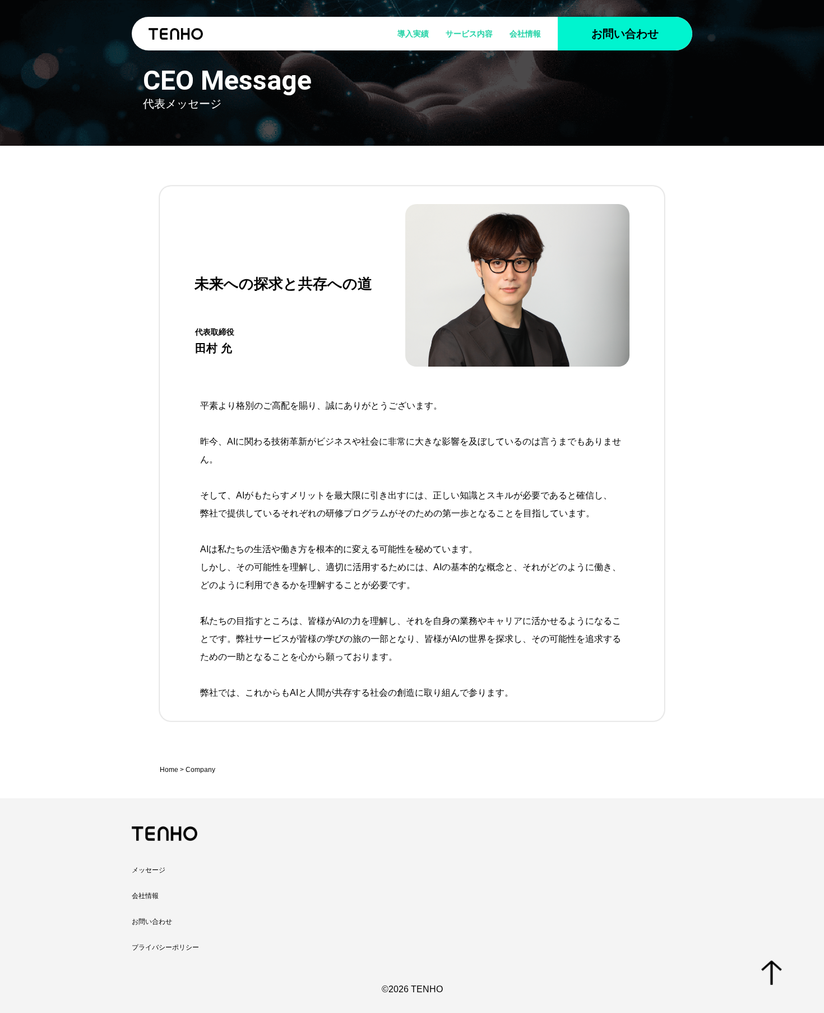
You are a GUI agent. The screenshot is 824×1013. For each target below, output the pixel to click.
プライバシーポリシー (165, 947)
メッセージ (148, 870)
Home (169, 770)
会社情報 (525, 33)
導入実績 (413, 33)
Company (200, 770)
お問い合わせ (625, 33)
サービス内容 (469, 33)
